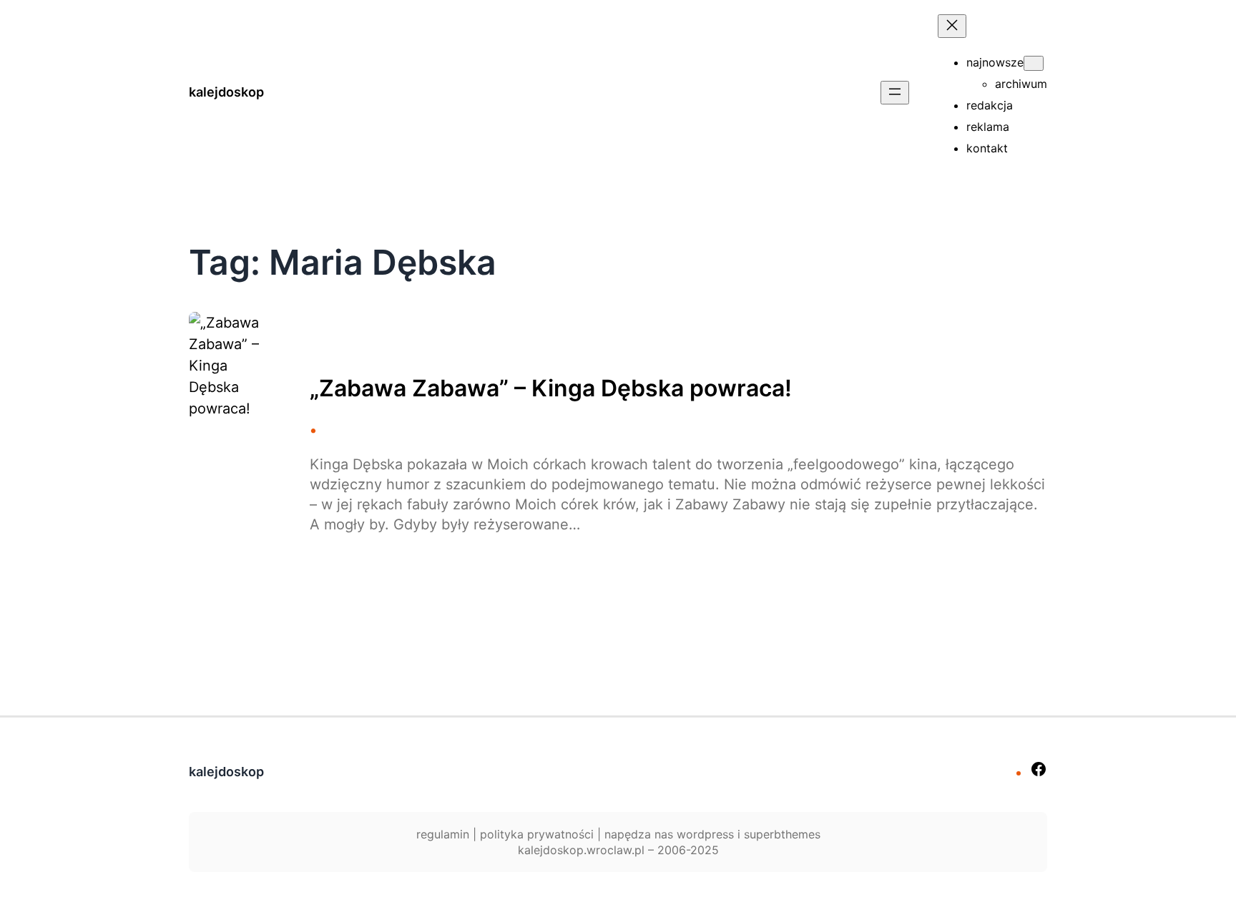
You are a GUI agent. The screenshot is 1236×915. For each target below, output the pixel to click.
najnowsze (995, 62)
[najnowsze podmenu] (1034, 63)
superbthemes (782, 834)
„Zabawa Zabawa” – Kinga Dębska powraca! (551, 388)
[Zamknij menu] (952, 26)
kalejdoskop (226, 91)
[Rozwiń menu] (895, 92)
